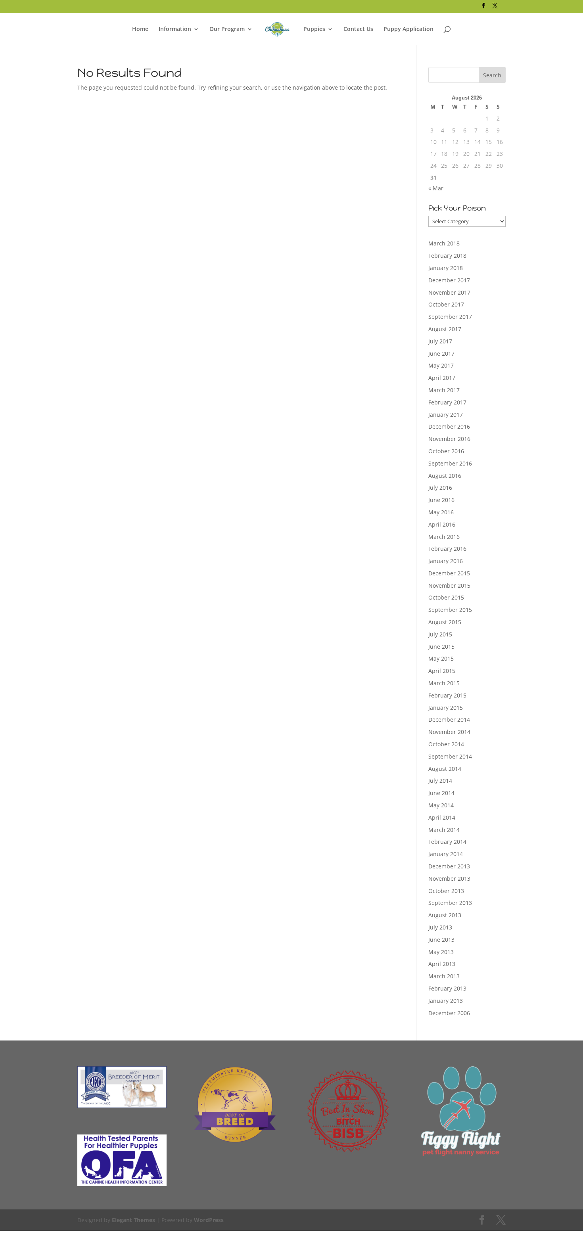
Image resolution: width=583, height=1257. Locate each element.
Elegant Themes (133, 1220)
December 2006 (449, 1013)
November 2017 (449, 292)
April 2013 (441, 964)
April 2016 (441, 524)
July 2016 (440, 487)
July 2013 (440, 927)
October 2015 (446, 597)
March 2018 (444, 243)
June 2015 (441, 646)
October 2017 (446, 304)
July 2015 (440, 634)
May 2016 (441, 512)
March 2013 (444, 976)
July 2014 (440, 780)
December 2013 (449, 866)
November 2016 (449, 439)
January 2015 (445, 707)
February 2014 (447, 841)
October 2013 (446, 891)
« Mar (435, 188)
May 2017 (441, 365)
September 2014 (450, 756)
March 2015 (444, 683)
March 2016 (444, 536)
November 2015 (449, 585)
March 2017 (444, 390)
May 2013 (441, 952)
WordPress (209, 1220)
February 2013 (447, 988)
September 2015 (450, 609)
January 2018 (445, 268)
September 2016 (450, 463)
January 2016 (445, 561)
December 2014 (449, 719)
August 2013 (444, 915)
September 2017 (450, 316)
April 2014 (441, 817)
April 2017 (441, 377)
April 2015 (441, 670)
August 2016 (444, 475)
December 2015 (449, 573)
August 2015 (444, 622)
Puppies (314, 29)
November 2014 (449, 732)
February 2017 (447, 402)
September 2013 (450, 902)
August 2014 (444, 768)
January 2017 (445, 414)
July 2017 (440, 341)
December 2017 (449, 280)
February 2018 (447, 255)
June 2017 (441, 353)
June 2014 (441, 793)
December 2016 (449, 426)
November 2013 (449, 878)
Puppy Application (408, 29)
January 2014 (445, 854)
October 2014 (446, 744)
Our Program (227, 29)
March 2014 (444, 830)
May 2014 (441, 805)
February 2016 (447, 548)
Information (175, 29)
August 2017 (444, 329)
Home (140, 29)
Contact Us (358, 29)
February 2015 (447, 695)
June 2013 (441, 939)
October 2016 (446, 451)
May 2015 (441, 658)
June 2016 (441, 500)
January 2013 (445, 1000)
